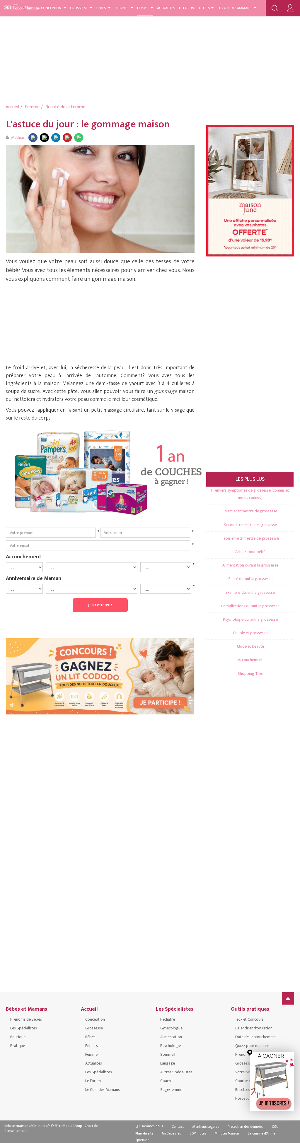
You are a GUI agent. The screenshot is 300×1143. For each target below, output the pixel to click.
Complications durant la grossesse (250, 606)
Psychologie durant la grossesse (250, 619)
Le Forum (187, 8)
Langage (167, 1063)
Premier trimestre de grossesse (250, 511)
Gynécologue (171, 1028)
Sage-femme (171, 1089)
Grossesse (79, 8)
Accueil (12, 107)
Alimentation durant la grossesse (250, 565)
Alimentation (171, 1037)
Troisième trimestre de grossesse (250, 538)
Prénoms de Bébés (26, 1019)
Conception (51, 8)
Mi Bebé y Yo (171, 1133)
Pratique (17, 1045)
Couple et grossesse (250, 632)
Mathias (18, 137)
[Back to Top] (288, 998)
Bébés (101, 8)
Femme (143, 8)
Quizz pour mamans (252, 1045)
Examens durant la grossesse (250, 592)
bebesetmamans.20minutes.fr (27, 1126)
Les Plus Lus (250, 479)
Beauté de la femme (65, 107)
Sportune (142, 1140)
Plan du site (144, 1133)
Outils (204, 8)
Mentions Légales (205, 1127)
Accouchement (23, 556)
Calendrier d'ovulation (253, 1028)
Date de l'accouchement (255, 1037)
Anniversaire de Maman (33, 578)
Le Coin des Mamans (235, 8)
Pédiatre (167, 1019)
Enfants (122, 8)
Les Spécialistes (23, 1028)
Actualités (166, 8)
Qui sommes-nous (149, 1126)
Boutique (17, 1037)
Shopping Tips (250, 673)
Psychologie (170, 1045)
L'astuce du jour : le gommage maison (88, 124)
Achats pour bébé (250, 551)
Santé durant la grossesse (250, 578)
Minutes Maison (227, 1133)
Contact (178, 1127)
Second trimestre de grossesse (250, 524)
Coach (165, 1080)
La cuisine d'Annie (261, 1133)
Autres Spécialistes (176, 1072)
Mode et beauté (250, 646)
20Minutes (198, 1133)
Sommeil (167, 1054)
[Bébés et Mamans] (26, 7)
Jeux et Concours (249, 1019)
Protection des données (245, 1127)
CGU (275, 1127)
